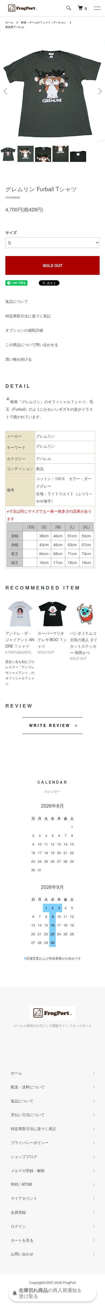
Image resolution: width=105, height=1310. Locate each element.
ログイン (18, 1226)
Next (99, 91)
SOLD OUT (52, 265)
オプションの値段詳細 (24, 330)
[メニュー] (97, 8)
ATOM (27, 1184)
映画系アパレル (14, 27)
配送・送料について (28, 1086)
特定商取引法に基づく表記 (28, 315)
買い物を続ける (18, 359)
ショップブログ (24, 1156)
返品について (16, 301)
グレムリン (45, 446)
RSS (14, 1184)
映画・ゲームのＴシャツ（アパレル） (44, 22)
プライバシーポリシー (29, 1142)
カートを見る (22, 1240)
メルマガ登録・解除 (28, 1170)
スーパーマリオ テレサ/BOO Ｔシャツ (52, 639)
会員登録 (18, 1212)
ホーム (9, 22)
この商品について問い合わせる (31, 344)
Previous (6, 91)
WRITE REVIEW (49, 725)
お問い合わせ (22, 1253)
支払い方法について (28, 1114)
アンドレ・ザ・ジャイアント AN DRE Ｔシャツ (19, 639)
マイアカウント (24, 1198)
